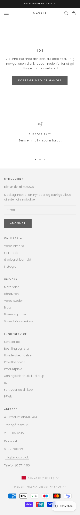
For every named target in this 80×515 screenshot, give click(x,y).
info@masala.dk (17, 457)
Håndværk (11, 294)
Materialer (11, 287)
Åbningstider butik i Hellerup (24, 376)
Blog (7, 307)
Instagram (11, 267)
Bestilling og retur (16, 348)
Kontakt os (12, 342)
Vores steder (13, 301)
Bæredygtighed (15, 314)
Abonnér (18, 223)
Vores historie (14, 246)
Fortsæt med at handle (40, 80)
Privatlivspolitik (14, 362)
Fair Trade (11, 253)
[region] (40, 137)
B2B (6, 383)
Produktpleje (13, 369)
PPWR (8, 396)
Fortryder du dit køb (18, 390)
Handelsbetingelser (18, 355)
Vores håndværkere (18, 321)
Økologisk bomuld (17, 260)
